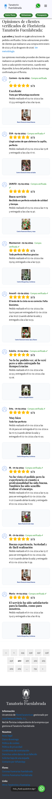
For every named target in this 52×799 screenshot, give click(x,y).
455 (22, 653)
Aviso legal (7, 736)
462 (35, 661)
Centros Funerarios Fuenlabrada (17, 775)
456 (30, 653)
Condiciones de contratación (15, 750)
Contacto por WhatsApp (13, 762)
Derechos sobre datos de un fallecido (19, 754)
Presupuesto (42, 15)
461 (27, 661)
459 (11, 661)
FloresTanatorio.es (24, 715)
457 (38, 653)
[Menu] (46, 4)
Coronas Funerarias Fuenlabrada (17, 771)
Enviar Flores (10, 15)
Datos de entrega (10, 739)
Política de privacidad (12, 747)
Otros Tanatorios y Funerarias (16, 785)
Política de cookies (10, 743)
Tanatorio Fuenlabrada (15, 6)
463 (43, 661)
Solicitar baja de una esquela (15, 758)
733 (35, 669)
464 (11, 669)
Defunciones (26, 15)
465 (19, 669)
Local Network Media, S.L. (14, 718)
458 (47, 653)
